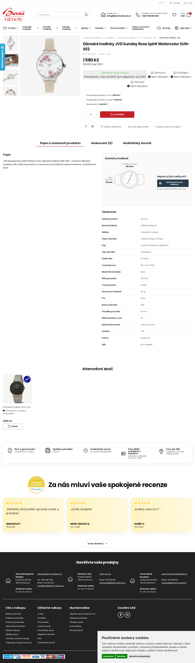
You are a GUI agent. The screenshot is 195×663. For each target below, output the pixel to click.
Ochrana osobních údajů (17, 638)
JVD (108, 54)
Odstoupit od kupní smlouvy (19, 642)
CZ (160, 3)
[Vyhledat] (86, 15)
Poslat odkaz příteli (139, 126)
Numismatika (117, 28)
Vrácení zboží (44, 626)
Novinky (166, 28)
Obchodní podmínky (15, 626)
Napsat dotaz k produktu (169, 126)
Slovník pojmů (76, 630)
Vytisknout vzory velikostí (174, 183)
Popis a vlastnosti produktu (60, 143)
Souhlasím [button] (108, 656)
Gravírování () (96, 104)
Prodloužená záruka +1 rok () (103, 95)
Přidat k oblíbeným (113, 126)
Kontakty (176, 3)
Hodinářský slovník (137, 143)
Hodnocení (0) (101, 143)
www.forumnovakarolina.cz (174, 574)
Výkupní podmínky (78, 618)
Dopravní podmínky (15, 622)
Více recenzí (95, 543)
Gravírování (43, 622)
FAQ (39, 638)
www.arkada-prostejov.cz (49, 574)
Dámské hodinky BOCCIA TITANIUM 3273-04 (27, 407)
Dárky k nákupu (13, 630)
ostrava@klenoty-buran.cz (174, 582)
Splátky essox (12, 634)
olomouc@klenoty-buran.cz (112, 582)
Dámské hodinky (27, 28)
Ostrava (139, 82)
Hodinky (99, 28)
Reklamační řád (13, 613)
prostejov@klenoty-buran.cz (50, 585)
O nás (189, 3)
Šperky (84, 28)
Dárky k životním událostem (140, 28)
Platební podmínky (14, 618)
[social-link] (120, 615)
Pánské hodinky (47, 28)
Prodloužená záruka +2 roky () (104, 99)
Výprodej (184, 28)
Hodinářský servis (46, 630)
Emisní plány (75, 626)
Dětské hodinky (66, 28)
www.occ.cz (105, 574)
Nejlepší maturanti (46, 634)
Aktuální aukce (77, 622)
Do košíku (119, 114)
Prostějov (182, 72)
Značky (12, 28)
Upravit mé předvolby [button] (139, 656)
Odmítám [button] (121, 656)
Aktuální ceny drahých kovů (82, 613)
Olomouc (160, 72)
